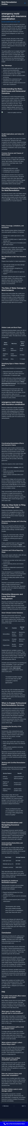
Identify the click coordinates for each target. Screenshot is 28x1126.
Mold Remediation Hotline (9, 3)
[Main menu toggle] (25, 3)
